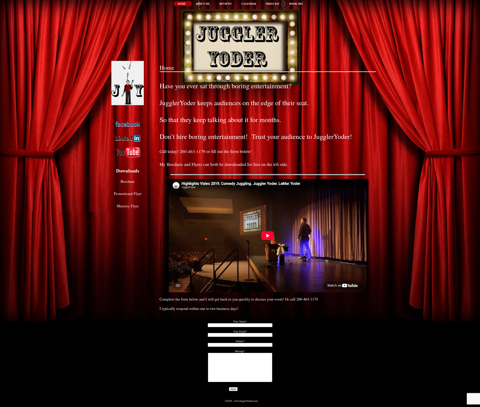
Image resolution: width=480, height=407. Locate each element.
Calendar (249, 4)
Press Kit (272, 4)
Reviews (225, 4)
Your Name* (240, 321)
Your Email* (240, 331)
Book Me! (296, 4)
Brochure (128, 181)
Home (182, 4)
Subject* (240, 341)
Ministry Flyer (128, 205)
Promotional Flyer (128, 193)
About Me (203, 4)
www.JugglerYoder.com (246, 401)
